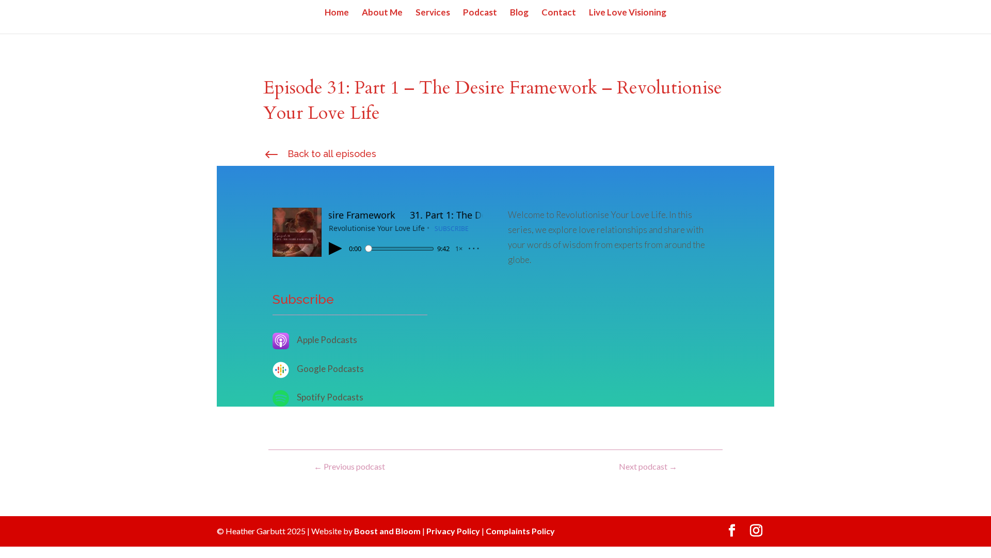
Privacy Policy (453, 531)
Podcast (480, 13)
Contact (558, 13)
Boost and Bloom (387, 531)
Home (337, 13)
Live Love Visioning (627, 13)
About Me (382, 13)
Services (432, 13)
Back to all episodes (331, 153)
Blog (519, 13)
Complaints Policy (520, 531)
